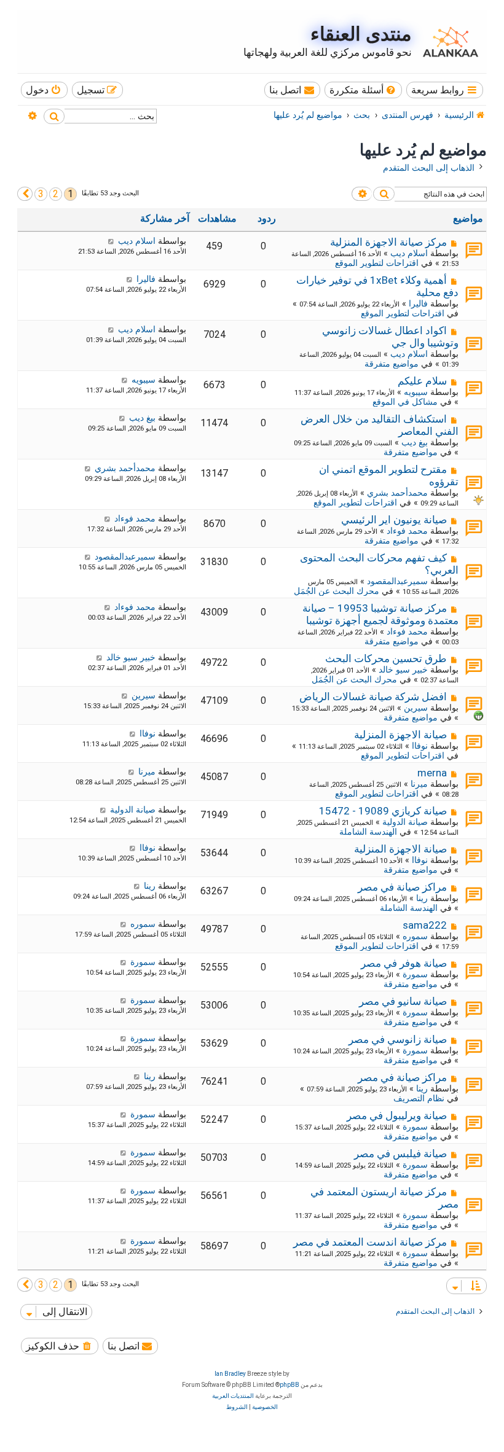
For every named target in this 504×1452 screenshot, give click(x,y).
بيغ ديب (414, 442)
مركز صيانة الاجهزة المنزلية (388, 242)
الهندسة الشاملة (368, 832)
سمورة (415, 974)
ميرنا (419, 784)
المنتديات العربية (233, 1395)
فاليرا (418, 303)
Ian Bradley (230, 1373)
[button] (25, 194)
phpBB (289, 1384)
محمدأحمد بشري (397, 493)
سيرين (416, 707)
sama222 (425, 925)
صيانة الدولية (405, 822)
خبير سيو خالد (403, 669)
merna (432, 773)
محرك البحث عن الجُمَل (336, 591)
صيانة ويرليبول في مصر (397, 1115)
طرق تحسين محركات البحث (386, 658)
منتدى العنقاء (361, 34)
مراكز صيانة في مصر (402, 887)
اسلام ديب (409, 253)
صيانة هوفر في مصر (404, 963)
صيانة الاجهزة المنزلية (400, 734)
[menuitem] (364, 90)
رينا (422, 898)
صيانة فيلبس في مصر (400, 1153)
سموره (415, 936)
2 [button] (55, 194)
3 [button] (41, 194)
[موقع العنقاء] (447, 42)
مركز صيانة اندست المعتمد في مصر (370, 1242)
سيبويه (416, 392)
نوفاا (420, 746)
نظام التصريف (418, 1098)
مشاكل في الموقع (405, 402)
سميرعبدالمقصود (397, 581)
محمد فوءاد (407, 531)
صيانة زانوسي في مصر (397, 1039)
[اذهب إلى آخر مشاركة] (111, 241)
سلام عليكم (422, 381)
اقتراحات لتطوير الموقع (377, 263)
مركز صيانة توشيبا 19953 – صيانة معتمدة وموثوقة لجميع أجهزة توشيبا (380, 614)
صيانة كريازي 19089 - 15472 (383, 811)
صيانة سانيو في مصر (403, 1001)
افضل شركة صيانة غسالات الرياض (373, 696)
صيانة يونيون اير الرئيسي (394, 519)
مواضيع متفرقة (391, 364)
